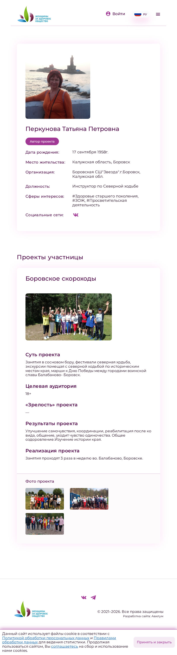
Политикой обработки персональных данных (45, 638)
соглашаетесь (64, 646)
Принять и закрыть (154, 642)
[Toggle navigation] (158, 14)
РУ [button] (145, 14)
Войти (118, 13)
